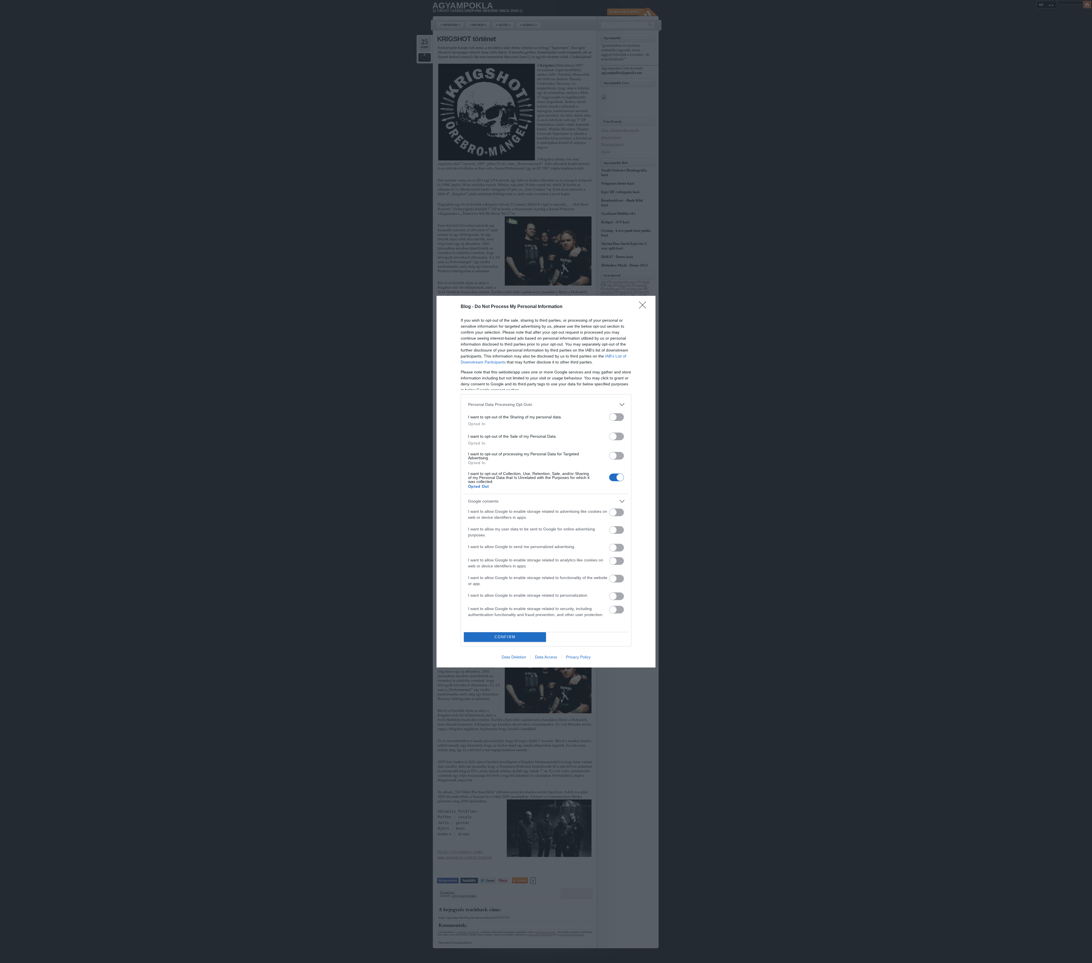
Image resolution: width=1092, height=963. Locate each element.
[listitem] (546, 405)
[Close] (644, 306)
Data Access (546, 657)
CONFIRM (505, 637)
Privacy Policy (578, 657)
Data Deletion (514, 657)
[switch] (616, 417)
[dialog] (546, 482)
